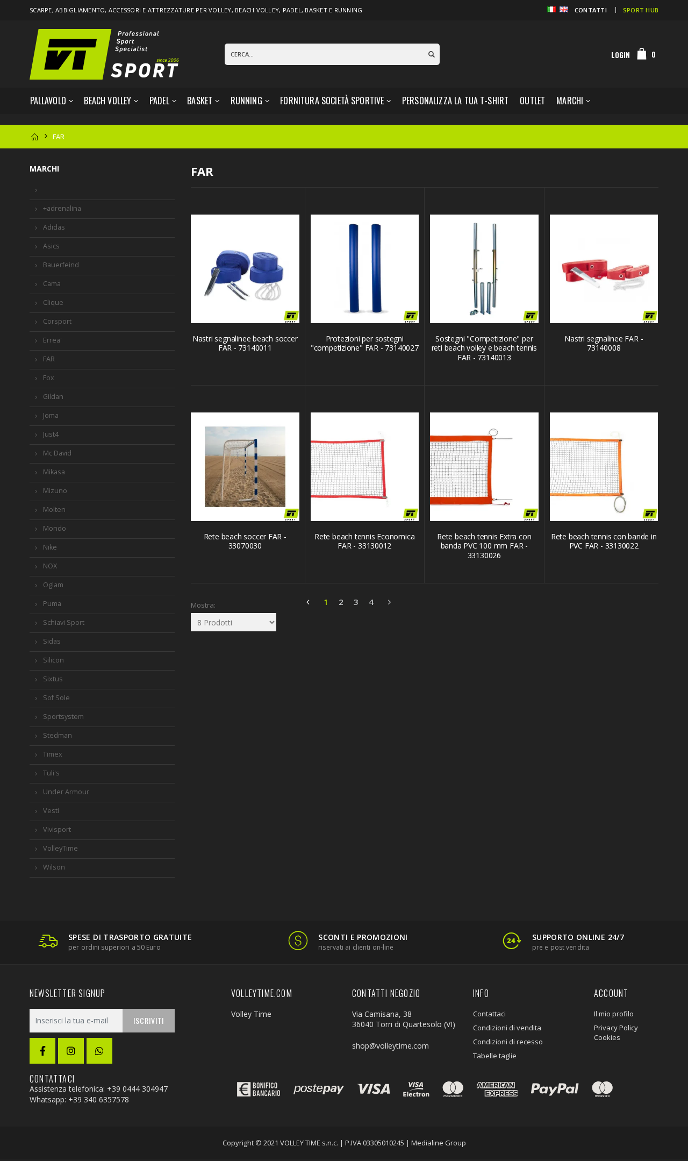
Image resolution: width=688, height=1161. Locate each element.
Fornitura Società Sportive (332, 100)
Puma (52, 603)
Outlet (532, 100)
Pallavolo (48, 100)
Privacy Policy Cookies (616, 1032)
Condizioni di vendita (507, 1027)
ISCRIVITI (148, 1020)
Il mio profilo (614, 1013)
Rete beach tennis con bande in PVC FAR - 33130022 (604, 541)
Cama (52, 283)
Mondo (54, 528)
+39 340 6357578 (98, 1099)
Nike (50, 547)
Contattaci (489, 1013)
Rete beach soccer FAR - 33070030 (245, 541)
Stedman (57, 735)
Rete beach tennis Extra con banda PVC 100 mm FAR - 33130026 (484, 545)
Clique (53, 302)
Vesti (51, 810)
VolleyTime (60, 848)
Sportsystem (63, 716)
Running (246, 100)
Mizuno (55, 490)
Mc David (57, 453)
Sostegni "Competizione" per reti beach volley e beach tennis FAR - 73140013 (484, 347)
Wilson (54, 867)
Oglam (53, 584)
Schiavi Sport (63, 622)
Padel (159, 100)
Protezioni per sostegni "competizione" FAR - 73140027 (365, 343)
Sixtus (53, 678)
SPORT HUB (640, 10)
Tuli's (51, 773)
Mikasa (54, 471)
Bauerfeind (61, 264)
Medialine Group (438, 1143)
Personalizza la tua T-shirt (455, 100)
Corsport (57, 321)
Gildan (53, 396)
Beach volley (107, 100)
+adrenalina (62, 208)
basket (316, 10)
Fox (48, 377)
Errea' (52, 340)
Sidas (52, 641)
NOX (50, 566)
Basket (199, 100)
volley (220, 10)
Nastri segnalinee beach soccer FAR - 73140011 (245, 343)
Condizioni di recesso (508, 1041)
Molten (54, 509)
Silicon (53, 660)
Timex (52, 754)
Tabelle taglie (495, 1055)
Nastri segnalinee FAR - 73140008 (603, 343)
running (348, 10)
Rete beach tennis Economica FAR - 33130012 (364, 541)
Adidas (54, 227)
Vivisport (57, 829)
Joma (51, 415)
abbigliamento (80, 10)
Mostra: (197, 605)
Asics (51, 246)
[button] (646, 54)
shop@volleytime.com (390, 1046)
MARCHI (569, 100)
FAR (49, 359)
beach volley (257, 10)
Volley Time (251, 1014)
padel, (294, 10)
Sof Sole (56, 697)
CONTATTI (591, 10)
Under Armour (66, 791)
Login (620, 54)
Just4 (51, 434)
